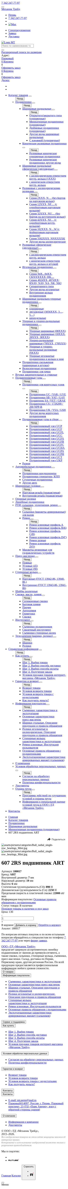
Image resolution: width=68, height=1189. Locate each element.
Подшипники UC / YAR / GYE (47, 394)
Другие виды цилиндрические (47, 241)
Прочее (26, 607)
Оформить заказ (10, 67)
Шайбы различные (26, 591)
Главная (13, 816)
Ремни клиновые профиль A (46, 524)
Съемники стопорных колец (39, 632)
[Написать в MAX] (12, 24)
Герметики (28, 613)
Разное (26, 463)
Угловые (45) (30, 565)
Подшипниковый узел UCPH (46, 454)
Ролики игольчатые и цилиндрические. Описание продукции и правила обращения (42, 732)
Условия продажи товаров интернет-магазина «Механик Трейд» (44, 676)
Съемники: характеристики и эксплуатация (34, 981)
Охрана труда (23, 788)
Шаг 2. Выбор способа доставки (41, 665)
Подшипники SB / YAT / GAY (47, 397)
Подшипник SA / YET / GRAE (47, 400)
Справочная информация (23, 648)
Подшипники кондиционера (39, 473)
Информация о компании (23, 1121)
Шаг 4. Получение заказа (37, 671)
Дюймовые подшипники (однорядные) (44, 129)
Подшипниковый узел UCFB (46, 441)
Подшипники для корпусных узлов (43, 384)
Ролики (26, 645)
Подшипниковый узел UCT (45, 457)
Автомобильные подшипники (33, 466)
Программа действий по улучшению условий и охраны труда (44, 797)
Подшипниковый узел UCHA (47, 447)
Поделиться (58, 839)
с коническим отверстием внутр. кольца (44, 183)
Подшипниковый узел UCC (45, 435)
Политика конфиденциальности (41, 782)
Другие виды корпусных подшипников (44, 415)
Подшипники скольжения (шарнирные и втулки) (37, 364)
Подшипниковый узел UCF (45, 429)
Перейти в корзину (49, 925)
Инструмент (23, 619)
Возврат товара (31, 687)
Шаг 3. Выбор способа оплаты (40, 668)
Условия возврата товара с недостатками (38, 696)
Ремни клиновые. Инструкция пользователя (34, 1006)
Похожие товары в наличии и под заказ (24, 908)
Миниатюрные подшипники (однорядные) (33, 829)
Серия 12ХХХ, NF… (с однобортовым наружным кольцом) (44, 207)
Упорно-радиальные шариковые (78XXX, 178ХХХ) (47, 342)
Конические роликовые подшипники (44, 143)
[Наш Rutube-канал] (13, 1160)
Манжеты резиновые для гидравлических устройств (38, 551)
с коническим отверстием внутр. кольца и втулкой (44, 262)
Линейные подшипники (29, 501)
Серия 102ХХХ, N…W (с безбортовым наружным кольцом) (44, 232)
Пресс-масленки (25, 555)
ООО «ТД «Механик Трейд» (18, 946)
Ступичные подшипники (37, 479)
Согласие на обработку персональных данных (36, 778)
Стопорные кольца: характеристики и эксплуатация (41, 740)
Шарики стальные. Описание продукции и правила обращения (42, 724)
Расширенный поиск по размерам (21, 52)
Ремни (26, 518)
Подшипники (23, 101)
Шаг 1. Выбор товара (35, 662)
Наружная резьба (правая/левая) (41, 492)
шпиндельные (37, 318)
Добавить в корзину (26, 925)
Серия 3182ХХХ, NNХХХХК (47, 238)
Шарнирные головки (28, 485)
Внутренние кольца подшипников (41, 294)
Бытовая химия (31, 604)
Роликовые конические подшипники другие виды (45, 161)
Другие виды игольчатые (44, 289)
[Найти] (2, 50)
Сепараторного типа (41, 286)
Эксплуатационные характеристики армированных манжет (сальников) (43, 759)
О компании (22, 763)
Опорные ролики (25, 498)
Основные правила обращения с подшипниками (28, 901)
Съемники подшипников (37, 626)
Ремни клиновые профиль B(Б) (47, 527)
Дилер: (5, 80)
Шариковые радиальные (37, 108)
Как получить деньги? (35, 700)
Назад (20, 98)
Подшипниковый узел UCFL (46, 432)
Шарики (27, 642)
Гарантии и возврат (27, 681)
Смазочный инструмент (36, 629)
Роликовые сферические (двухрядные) (36, 246)
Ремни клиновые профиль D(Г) (48, 537)
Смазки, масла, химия (28, 594)
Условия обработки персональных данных (40, 766)
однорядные (36, 308)
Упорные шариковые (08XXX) (47, 331)
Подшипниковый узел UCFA (46, 438)
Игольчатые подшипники (38, 267)
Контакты (14, 811)
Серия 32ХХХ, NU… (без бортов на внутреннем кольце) (47, 215)
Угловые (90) (30, 568)
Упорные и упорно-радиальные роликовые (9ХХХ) (43, 349)
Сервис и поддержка (14, 1022)
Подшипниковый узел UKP (45, 460)
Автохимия (29, 610)
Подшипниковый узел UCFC (46, 444)
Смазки (26, 616)
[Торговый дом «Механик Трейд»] (8, 42)
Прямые (27, 562)
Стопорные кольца (26, 572)
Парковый (7, 58)
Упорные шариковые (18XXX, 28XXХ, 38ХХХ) (47, 336)
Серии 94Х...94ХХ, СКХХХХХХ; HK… (41, 275)
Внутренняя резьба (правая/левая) (42, 495)
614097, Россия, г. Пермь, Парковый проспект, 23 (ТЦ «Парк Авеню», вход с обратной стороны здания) (35, 1106)
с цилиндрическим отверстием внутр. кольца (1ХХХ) (47, 177)
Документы (22, 785)
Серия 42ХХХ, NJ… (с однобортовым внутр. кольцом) (42, 223)
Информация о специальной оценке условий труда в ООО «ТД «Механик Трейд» (43, 804)
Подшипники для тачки (36, 371)
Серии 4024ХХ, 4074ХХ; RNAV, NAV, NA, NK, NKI (45, 282)
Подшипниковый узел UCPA (46, 451)
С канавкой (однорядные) (44, 140)
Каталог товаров (18, 95)
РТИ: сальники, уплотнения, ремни (36, 505)
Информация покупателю (31, 703)
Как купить (22, 655)
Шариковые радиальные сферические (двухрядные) (38, 167)
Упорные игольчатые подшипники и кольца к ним (46, 357)
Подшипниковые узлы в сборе (40, 419)
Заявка (12, 33)
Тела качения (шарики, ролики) (34, 636)
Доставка (13, 36)
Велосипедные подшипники (39, 368)
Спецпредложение (19, 30)
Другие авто (29, 482)
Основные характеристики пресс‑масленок (38, 718)
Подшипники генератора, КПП (41, 476)
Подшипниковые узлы (29, 377)
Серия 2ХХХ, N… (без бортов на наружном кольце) (47, 200)
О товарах (8, 971)
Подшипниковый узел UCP (45, 426)
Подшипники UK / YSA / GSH (47, 410)
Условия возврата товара (37, 691)
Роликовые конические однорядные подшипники (44, 155)
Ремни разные (37, 540)
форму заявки (39, 940)
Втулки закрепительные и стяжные (36, 374)
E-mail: (22, 1100)
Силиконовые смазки (35, 601)
